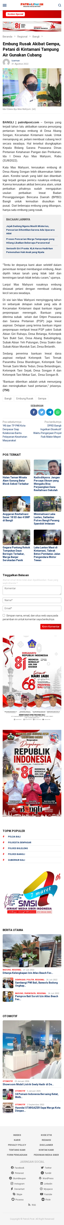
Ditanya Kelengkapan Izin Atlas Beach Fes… (28, 973)
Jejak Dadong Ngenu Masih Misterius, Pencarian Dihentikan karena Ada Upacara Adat (30, 230)
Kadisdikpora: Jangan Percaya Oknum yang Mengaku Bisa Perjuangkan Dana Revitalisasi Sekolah (47, 484)
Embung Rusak (24, 398)
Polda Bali (14, 836)
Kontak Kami (46, 1150)
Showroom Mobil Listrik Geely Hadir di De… (28, 1084)
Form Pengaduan (17, 1155)
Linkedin (48, 1184)
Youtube (48, 1194)
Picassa (19, 1199)
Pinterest (19, 1173)
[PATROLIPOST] (32, 5)
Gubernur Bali (16, 860)
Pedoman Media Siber (46, 1155)
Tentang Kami (17, 1150)
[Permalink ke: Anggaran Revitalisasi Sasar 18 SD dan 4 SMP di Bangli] (16, 504)
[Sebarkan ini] (33, 412)
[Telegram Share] (49, 412)
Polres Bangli (16, 854)
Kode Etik (46, 1135)
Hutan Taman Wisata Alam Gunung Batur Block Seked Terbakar (16, 480)
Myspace (48, 1189)
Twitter (48, 1168)
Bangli (8, 398)
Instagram (19, 1184)
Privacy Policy (17, 1145)
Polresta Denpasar (19, 842)
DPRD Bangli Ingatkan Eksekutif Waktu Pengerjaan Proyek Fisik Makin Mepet (47, 429)
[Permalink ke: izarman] (6, 61)
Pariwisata (30, 993)
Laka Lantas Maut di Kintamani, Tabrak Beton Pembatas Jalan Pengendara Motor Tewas (47, 554)
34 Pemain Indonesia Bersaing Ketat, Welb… (36, 1096)
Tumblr (48, 1173)
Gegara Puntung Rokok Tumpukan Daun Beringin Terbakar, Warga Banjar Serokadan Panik (16, 554)
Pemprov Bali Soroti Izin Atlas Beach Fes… (36, 998)
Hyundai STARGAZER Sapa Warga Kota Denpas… (37, 1109)
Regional (16, 970)
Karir (17, 1140)
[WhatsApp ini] (57, 412)
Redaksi (46, 1140)
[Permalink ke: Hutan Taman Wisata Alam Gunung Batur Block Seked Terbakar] (16, 467)
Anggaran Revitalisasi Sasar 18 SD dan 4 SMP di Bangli (16, 517)
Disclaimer (46, 1145)
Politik (30, 980)
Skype (19, 1194)
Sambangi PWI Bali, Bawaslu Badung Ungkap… (36, 984)
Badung (7, 970)
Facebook (19, 1168)
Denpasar (20, 980)
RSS (34, 1205)
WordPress (48, 1178)
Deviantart (19, 1189)
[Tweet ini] (41, 412)
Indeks (17, 1135)
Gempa (42, 398)
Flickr (48, 1199)
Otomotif (8, 1081)
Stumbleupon (19, 1178)
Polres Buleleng (18, 848)
